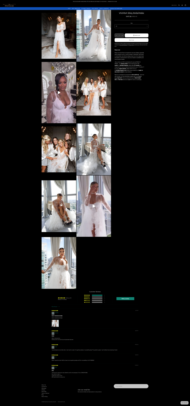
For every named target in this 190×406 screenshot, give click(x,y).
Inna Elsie (46, 401)
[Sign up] (146, 386)
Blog (43, 394)
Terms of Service (45, 393)
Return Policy (45, 396)
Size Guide (44, 391)
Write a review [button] (125, 298)
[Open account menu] (182, 5)
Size (131, 23)
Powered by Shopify (52, 401)
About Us (44, 385)
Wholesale (44, 388)
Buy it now (131, 40)
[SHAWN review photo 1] (55, 323)
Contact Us (44, 386)
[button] (87, 295)
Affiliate (43, 389)
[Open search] (179, 5)
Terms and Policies (61, 401)
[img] (55, 310)
